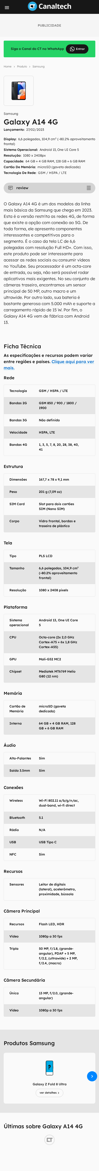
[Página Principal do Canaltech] (49, 9)
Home (8, 66)
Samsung (38, 66)
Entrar (80, 49)
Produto (22, 66)
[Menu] (7, 7)
